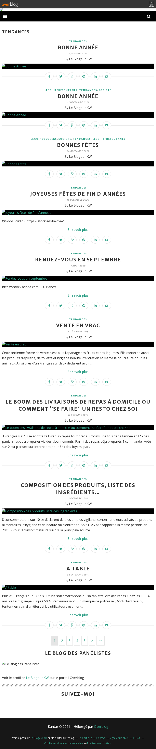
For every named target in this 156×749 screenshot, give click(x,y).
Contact (100, 738)
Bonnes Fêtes (78, 145)
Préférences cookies (98, 743)
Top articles (85, 738)
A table (78, 568)
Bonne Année (78, 47)
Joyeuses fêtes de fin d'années (78, 194)
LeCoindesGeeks (44, 138)
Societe (105, 90)
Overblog (101, 726)
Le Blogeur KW (37, 677)
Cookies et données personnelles (63, 743)
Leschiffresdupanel (61, 90)
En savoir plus (78, 230)
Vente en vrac (78, 325)
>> (100, 640)
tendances (78, 41)
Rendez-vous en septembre (78, 259)
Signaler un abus (119, 738)
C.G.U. (136, 738)
